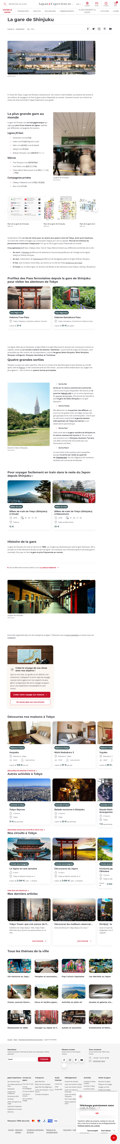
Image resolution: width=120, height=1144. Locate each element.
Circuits (37, 11)
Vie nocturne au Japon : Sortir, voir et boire (19, 977)
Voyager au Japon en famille (46, 1028)
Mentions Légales (19, 1131)
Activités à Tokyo (17, 805)
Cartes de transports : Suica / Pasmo (44, 1091)
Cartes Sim (58, 1084)
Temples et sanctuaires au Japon (46, 977)
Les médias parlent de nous (15, 1085)
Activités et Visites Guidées (90, 1082)
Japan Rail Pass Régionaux (43, 1087)
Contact (11, 1130)
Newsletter (11, 1089)
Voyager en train (103, 1087)
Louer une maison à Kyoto (73, 1087)
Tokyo (15, 1040)
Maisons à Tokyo (17, 748)
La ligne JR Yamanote (48, 568)
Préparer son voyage (105, 1084)
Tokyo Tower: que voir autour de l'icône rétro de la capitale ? (29, 924)
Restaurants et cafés (18, 1028)
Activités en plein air (72, 1002)
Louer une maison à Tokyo (73, 1084)
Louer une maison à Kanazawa (71, 1091)
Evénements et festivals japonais (101, 1028)
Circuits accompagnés (19, 864)
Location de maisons (71, 1081)
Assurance (67, 1130)
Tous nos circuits (27, 1084)
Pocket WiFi (58, 1089)
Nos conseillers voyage (27, 1100)
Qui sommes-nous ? (14, 1081)
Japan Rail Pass (40, 1081)
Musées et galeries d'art (101, 1002)
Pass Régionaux (16, 313)
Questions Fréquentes (15, 1106)
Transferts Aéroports (42, 1094)
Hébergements (67, 11)
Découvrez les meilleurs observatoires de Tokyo (74, 924)
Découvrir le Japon (104, 1081)
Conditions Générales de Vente (35, 1131)
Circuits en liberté (28, 1091)
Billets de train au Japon (42, 1084)
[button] (7, 209)
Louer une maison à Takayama (71, 1095)
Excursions (50, 11)
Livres (116, 11)
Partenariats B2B (13, 1096)
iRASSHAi (11, 1112)
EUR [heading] (77, 4)
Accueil (10, 1040)
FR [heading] (70, 4)
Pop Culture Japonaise (73, 977)
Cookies (76, 1130)
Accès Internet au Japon (87, 11)
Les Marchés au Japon (100, 977)
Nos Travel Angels (71, 1099)
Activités (104, 11)
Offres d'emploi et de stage (14, 1103)
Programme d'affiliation (11, 1093)
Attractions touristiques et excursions (30, 1040)
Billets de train (16, 507)
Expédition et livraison (15, 1109)
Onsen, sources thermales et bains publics (19, 1002)
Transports (23, 11)
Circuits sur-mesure (26, 1095)
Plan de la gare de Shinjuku (18, 225)
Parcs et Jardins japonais (46, 1002)
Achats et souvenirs (71, 1028)
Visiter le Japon (7, 11)
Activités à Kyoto (89, 1089)
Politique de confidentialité (51, 1131)
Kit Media (11, 1099)
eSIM (56, 1087)
